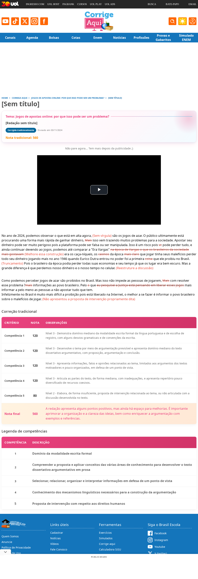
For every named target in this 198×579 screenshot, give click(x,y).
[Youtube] (5, 21)
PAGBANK (68, 4)
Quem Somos (10, 536)
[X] (25, 21)
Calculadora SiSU (110, 549)
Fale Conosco (58, 549)
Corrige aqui (107, 544)
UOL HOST (53, 4)
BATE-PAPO (172, 4)
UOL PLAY (96, 4)
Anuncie (7, 542)
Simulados (106, 538)
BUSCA (152, 4)
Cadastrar (56, 532)
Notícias (55, 538)
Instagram (161, 540)
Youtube (159, 547)
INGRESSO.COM (35, 4)
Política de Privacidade (16, 547)
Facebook (160, 533)
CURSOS (82, 4)
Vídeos (54, 544)
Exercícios (105, 532)
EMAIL (192, 4)
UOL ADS (110, 4)
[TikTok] (15, 21)
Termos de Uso (11, 553)
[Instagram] (34, 21)
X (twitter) (160, 553)
